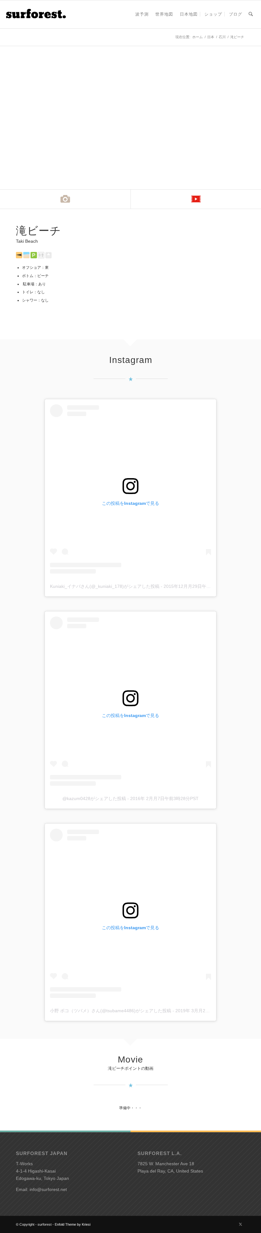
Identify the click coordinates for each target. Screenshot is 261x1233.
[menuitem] (142, 14)
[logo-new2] (35, 14)
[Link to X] (240, 1224)
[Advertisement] (191, 269)
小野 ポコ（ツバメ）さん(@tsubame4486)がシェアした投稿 (110, 1010)
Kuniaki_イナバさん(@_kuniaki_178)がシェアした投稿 (104, 586)
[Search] (250, 14)
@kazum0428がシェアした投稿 (94, 798)
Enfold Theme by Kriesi (72, 1224)
